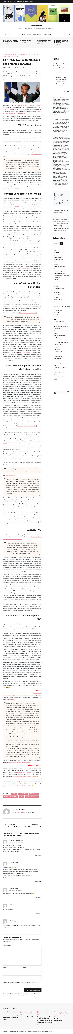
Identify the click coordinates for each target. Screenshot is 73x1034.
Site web (5, 974)
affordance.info (36, 26)
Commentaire (7, 945)
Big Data (5, 54)
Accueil (23, 34)
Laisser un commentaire (33, 990)
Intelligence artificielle (59, 321)
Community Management (60, 273)
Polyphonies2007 (58, 349)
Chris (10, 904)
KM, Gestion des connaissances (61, 326)
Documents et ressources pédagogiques (60, 291)
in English (56, 319)
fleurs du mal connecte (59, 304)
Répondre (38, 855)
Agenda (55, 250)
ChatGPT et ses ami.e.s (59, 266)
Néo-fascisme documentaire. (58, 1020)
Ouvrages (29, 34)
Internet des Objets (58, 324)
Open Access (57, 340)
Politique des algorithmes (32, 54)
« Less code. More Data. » (27, 1017)
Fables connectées (58, 299)
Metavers (56, 331)
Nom (4, 967)
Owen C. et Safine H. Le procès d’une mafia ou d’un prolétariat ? (10, 41)
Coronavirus (56, 279)
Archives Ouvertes (58, 257)
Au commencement (58, 259)
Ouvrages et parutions (59, 344)
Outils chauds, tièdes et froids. (61, 342)
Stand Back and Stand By (33, 826)
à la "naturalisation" (11, 475)
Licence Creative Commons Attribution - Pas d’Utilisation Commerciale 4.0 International (60, 68)
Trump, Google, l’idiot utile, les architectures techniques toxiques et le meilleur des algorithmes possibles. (44, 1020)
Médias (34, 34)
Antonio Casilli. (63, 114)
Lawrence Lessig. (61, 91)
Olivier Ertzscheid (7, 67)
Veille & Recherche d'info (59, 372)
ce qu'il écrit (12, 699)
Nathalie (11, 920)
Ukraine (55, 369)
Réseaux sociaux (58, 356)
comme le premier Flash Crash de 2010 (21, 268)
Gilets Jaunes (57, 312)
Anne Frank (56, 252)
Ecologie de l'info (21, 54)
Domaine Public (57, 294)
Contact (39, 34)
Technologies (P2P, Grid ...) (13, 56)
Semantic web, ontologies (60, 363)
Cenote (33, 1031)
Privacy (4, 56)
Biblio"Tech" (56, 261)
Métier (55, 333)
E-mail (25, 967)
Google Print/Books (58, 314)
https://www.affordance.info (20, 812)
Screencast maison (58, 360)
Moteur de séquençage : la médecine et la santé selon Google (10, 1017)
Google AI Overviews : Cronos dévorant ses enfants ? (44, 41)
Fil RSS (49, 34)
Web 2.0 (55, 374)
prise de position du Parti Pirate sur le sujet (19, 762)
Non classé (56, 337)
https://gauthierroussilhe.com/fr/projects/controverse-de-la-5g (19, 875)
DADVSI (55, 284)
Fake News (56, 301)
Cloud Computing (12, 54)
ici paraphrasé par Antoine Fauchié (28, 313)
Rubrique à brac (57, 358)
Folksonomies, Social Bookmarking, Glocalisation (62, 307)
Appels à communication (59, 255)
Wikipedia (56, 379)
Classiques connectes (59, 268)
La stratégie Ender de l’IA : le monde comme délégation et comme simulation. (61, 41)
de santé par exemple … (25, 352)
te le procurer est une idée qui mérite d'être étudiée (18, 786)
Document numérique (59, 288)
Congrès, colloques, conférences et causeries (61, 276)
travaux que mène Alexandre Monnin (25, 772)
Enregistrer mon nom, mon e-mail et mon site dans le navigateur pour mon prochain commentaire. (21, 983)
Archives (45, 34)
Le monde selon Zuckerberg (12, 826)
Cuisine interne (57, 281)
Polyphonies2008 (58, 351)
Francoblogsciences (58, 310)
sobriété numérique (8, 109)
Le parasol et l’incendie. (25, 40)
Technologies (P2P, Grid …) (60, 367)
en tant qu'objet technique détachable (26, 426)
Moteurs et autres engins (60, 335)
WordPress (49, 1031)
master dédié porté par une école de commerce (24, 776)
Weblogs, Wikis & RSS (59, 376)
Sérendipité (56, 365)
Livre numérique (57, 328)
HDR (55, 317)
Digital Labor (56, 286)
